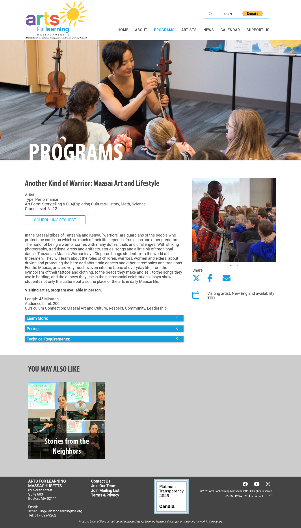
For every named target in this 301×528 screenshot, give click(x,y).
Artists (189, 30)
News (208, 30)
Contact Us (100, 481)
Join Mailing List (105, 490)
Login (227, 14)
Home (123, 30)
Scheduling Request (55, 220)
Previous (189, 220)
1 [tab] (231, 265)
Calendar (230, 30)
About (141, 30)
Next (279, 220)
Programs (164, 30)
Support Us (258, 30)
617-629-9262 (45, 515)
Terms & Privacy (105, 495)
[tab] (104, 318)
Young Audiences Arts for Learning (134, 521)
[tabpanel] (234, 220)
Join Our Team (104, 485)
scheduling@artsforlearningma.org (55, 511)
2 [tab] (237, 265)
